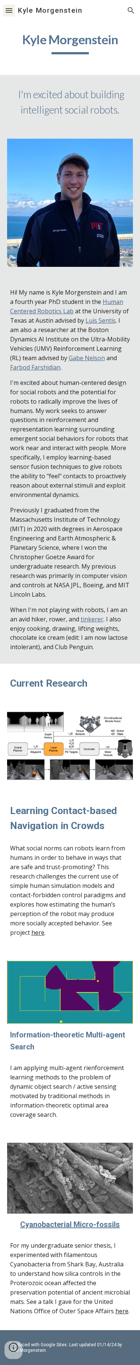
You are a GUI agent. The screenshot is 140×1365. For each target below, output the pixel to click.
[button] (9, 10)
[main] (70, 43)
